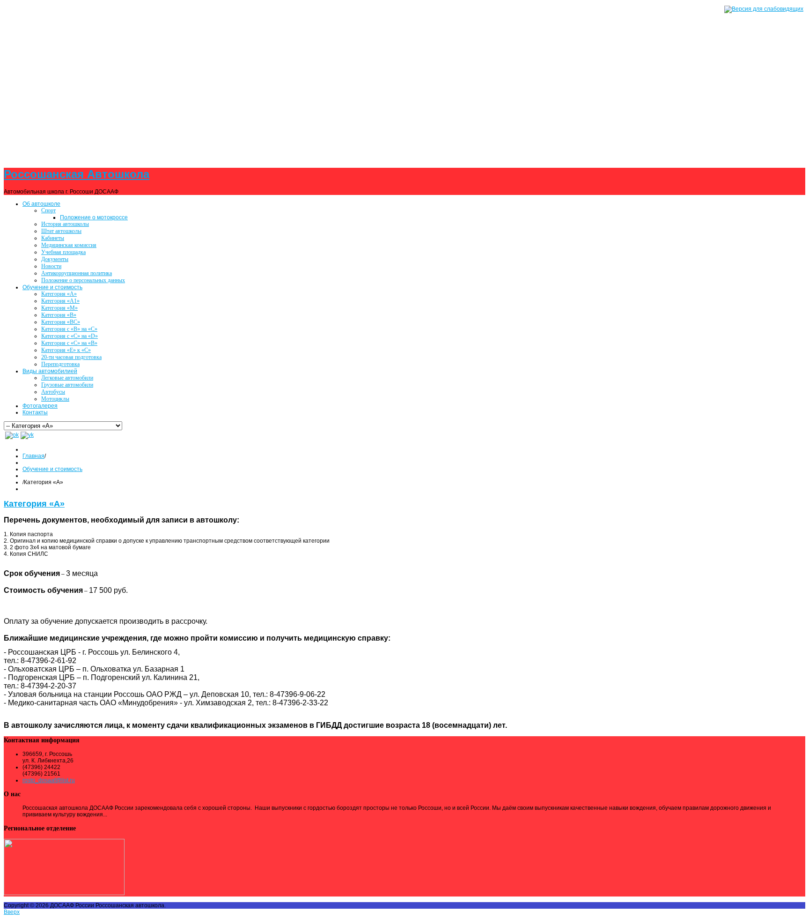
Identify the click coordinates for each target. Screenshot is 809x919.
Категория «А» (34, 503)
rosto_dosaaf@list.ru (48, 780)
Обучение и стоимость (52, 469)
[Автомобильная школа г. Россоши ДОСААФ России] (404, 79)
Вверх (12, 912)
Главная (33, 456)
